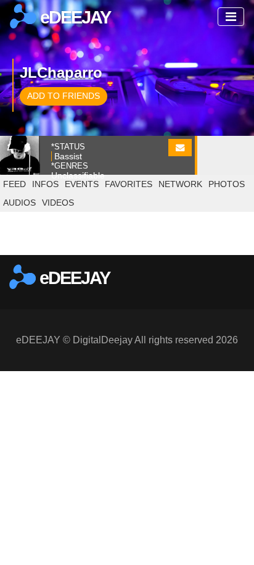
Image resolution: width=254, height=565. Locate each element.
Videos (58, 202)
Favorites (128, 184)
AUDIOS (19, 202)
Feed (14, 184)
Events (82, 184)
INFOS (45, 184)
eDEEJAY (73, 17)
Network (180, 184)
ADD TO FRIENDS (63, 96)
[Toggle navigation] (231, 16)
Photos (226, 184)
